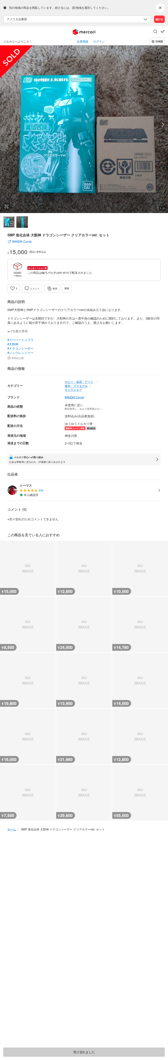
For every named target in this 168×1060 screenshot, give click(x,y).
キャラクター (73, 390)
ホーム (11, 829)
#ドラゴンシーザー (20, 348)
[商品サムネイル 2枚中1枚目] (9, 222)
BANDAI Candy (74, 397)
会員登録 (82, 41)
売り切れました (84, 1052)
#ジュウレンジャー (20, 352)
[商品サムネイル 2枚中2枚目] (22, 222)
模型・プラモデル (76, 386)
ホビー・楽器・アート (79, 382)
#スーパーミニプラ (20, 340)
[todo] (162, 31)
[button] (155, 32)
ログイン (99, 41)
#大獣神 (12, 344)
